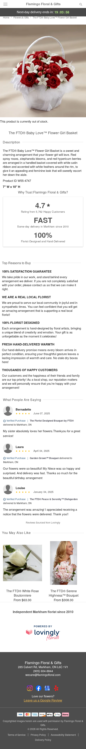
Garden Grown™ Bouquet (44, 458)
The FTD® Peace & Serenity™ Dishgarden (54, 499)
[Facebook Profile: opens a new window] (38, 688)
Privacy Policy (38, 735)
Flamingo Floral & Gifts (43, 4)
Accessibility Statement (63, 735)
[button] (77, 740)
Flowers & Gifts (21, 17)
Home (6, 17)
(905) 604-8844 (43, 671)
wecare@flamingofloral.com (43, 675)
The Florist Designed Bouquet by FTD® (52, 420)
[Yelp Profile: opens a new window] (56, 688)
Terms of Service (17, 735)
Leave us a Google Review (43, 700)
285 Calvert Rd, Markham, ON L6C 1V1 (43, 667)
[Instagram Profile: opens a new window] (30, 688)
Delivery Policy (43, 740)
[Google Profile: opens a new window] (47, 688)
